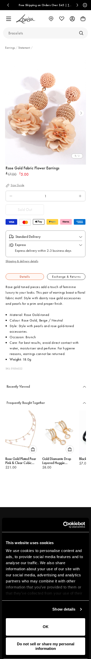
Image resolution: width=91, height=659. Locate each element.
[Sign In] (72, 19)
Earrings (10, 48)
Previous (10, 113)
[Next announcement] (77, 5)
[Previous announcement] (8, 5)
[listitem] (45, 109)
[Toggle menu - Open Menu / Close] (8, 18)
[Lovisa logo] (25, 19)
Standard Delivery (28, 237)
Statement (24, 48)
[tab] (25, 276)
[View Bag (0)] (83, 19)
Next (81, 113)
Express (20, 245)
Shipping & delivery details (22, 261)
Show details (63, 609)
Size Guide (17, 185)
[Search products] (81, 33)
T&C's (71, 5)
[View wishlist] (62, 19)
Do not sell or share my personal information (45, 646)
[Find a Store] (51, 19)
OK (46, 627)
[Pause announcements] (84, 5)
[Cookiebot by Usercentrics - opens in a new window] (64, 525)
